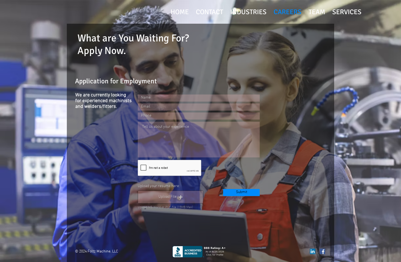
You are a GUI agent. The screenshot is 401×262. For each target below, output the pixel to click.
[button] (170, 197)
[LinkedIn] (312, 251)
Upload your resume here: (159, 186)
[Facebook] (322, 251)
